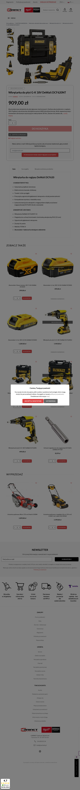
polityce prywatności (57, 394)
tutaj (47, 396)
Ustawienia (51, 401)
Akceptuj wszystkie (32, 401)
